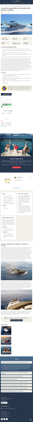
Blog (19, 3)
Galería (15, 3)
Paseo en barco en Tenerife (5, 6)
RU (6, 419)
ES (4, 419)
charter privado (16, 314)
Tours (8, 3)
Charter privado (3, 411)
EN (1, 419)
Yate (11, 3)
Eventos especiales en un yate (5, 416)
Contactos (23, 3)
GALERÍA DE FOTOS (16, 167)
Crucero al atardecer (4, 414)
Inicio (4, 3)
